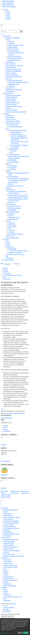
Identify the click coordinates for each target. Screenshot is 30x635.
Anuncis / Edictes (8, 524)
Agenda (5, 271)
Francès (8, 19)
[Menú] (1, 34)
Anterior (3, 461)
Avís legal (6, 609)
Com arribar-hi (7, 561)
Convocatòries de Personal (11, 528)
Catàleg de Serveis (8, 543)
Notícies (16, 263)
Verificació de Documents (10, 539)
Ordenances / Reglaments (11, 523)
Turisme (5, 582)
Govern (5, 511)
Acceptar (25, 632)
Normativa (6, 530)
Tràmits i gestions (8, 545)
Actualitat (7, 264)
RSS (4, 277)
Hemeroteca (7, 279)
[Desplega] (11, 264)
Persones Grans (8, 576)
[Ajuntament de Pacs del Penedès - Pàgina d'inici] (10, 27)
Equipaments (7, 560)
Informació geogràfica (9, 585)
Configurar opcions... (6, 632)
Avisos (5, 268)
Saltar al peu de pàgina (9, 6)
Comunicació (7, 273)
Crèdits (5, 605)
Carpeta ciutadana (8, 548)
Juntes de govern (8, 515)
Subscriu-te (4, 475)
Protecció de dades (9, 607)
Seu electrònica (7, 532)
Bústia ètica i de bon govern (11, 534)
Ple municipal (7, 513)
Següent (8, 461)
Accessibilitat (7, 611)
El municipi (4, 558)
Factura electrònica (9, 554)
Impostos (6, 552)
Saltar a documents (8, 4)
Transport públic (8, 563)
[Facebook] (13, 603)
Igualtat (5, 573)
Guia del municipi (8, 578)
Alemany (8, 17)
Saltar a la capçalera (8, 1)
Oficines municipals (9, 541)
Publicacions (7, 431)
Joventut (5, 574)
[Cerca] (21, 31)
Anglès (8, 15)
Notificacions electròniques (11, 550)
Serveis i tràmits (5, 537)
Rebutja (20, 632)
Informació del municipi (10, 580)
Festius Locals (7, 584)
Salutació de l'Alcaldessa (10, 510)
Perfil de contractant (9, 526)
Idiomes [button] (5, 9)
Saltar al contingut (7, 3)
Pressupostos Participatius (11, 521)
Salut (4, 569)
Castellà (8, 13)
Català (7, 11)
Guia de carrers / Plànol (10, 565)
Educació (6, 571)
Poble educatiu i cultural (10, 567)
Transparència (7, 536)
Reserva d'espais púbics (10, 547)
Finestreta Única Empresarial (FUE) (13, 556)
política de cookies (15, 629)
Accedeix (3, 445)
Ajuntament (4, 508)
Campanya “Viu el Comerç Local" (12, 275)
